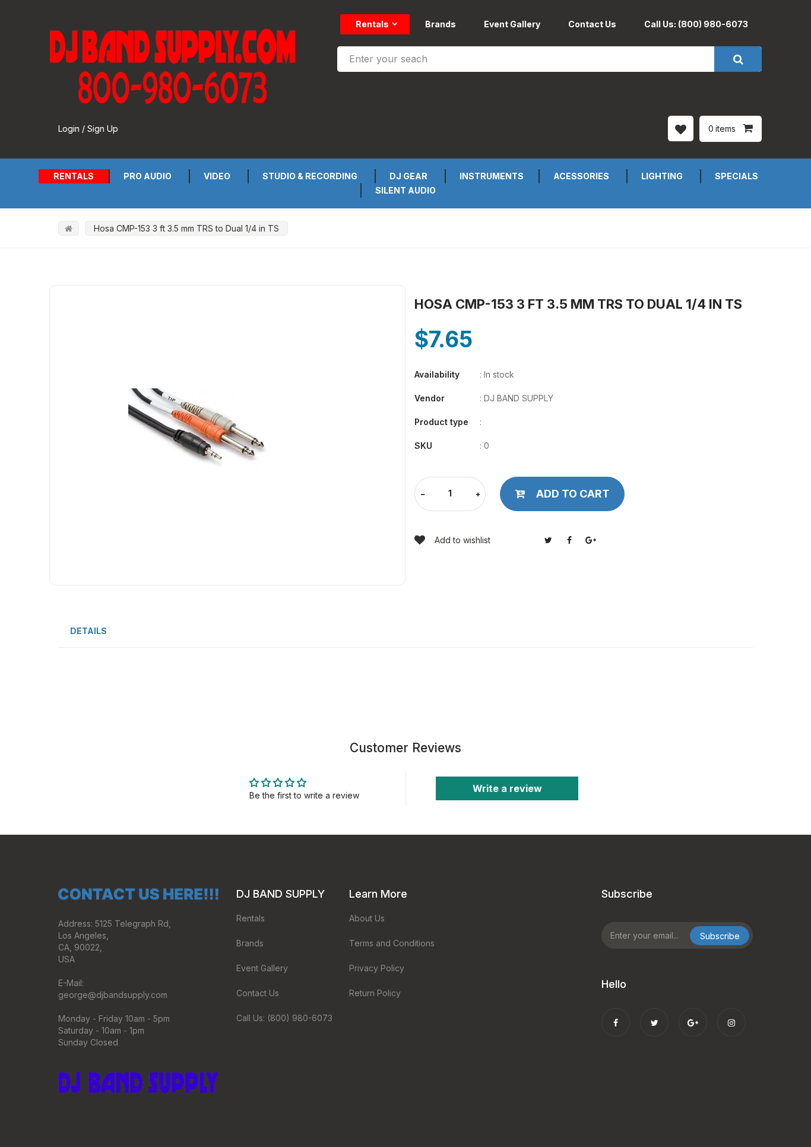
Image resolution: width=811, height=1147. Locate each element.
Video (217, 176)
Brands (440, 24)
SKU (423, 446)
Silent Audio (405, 190)
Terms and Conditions (392, 943)
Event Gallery (512, 24)
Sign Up (102, 128)
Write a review (507, 788)
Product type (441, 422)
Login (69, 128)
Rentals (372, 24)
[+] (478, 495)
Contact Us (592, 24)
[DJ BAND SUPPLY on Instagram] (731, 1015)
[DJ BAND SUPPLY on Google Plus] (693, 1015)
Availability (437, 374)
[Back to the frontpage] (68, 228)
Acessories (581, 176)
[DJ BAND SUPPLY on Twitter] (654, 1015)
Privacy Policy (376, 968)
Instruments (492, 176)
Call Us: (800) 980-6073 (696, 24)
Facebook (569, 540)
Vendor (429, 398)
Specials (736, 176)
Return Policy (375, 993)
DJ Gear (408, 176)
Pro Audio (147, 176)
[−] (422, 495)
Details (88, 631)
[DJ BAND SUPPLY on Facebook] (615, 1015)
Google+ (590, 540)
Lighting (662, 176)
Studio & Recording (309, 176)
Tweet (547, 540)
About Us (367, 918)
